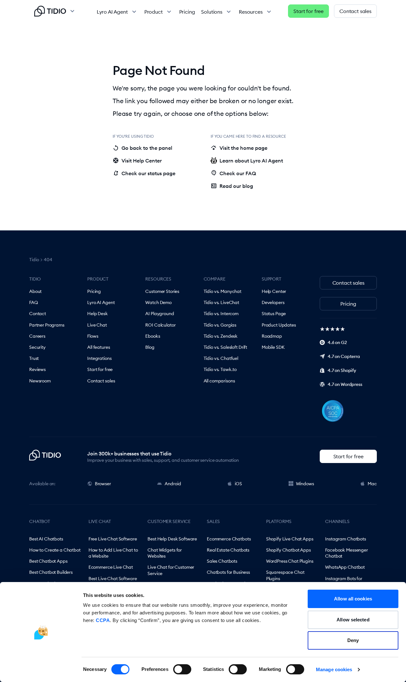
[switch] (182, 669)
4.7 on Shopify (342, 370)
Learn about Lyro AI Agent (251, 160)
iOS (238, 484)
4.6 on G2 (337, 342)
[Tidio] (50, 11)
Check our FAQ (233, 173)
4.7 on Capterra (344, 356)
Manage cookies (334, 669)
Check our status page (144, 173)
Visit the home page (239, 148)
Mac (372, 484)
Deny (353, 640)
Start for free (308, 11)
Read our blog (232, 186)
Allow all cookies (353, 598)
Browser (103, 484)
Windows (305, 484)
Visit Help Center (137, 160)
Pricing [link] (187, 12)
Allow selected (353, 619)
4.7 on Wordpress (345, 384)
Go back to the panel (142, 148)
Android (173, 484)
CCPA (103, 620)
